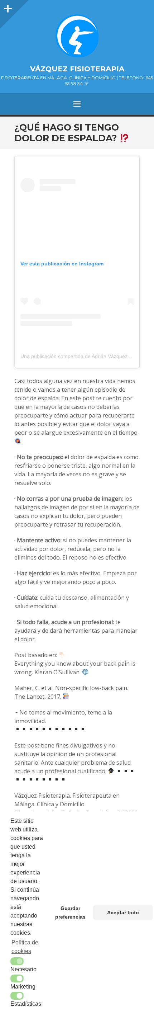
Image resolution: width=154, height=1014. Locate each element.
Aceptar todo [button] (123, 912)
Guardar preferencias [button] (70, 912)
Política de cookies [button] (24, 946)
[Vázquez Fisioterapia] (77, 35)
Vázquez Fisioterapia (77, 69)
